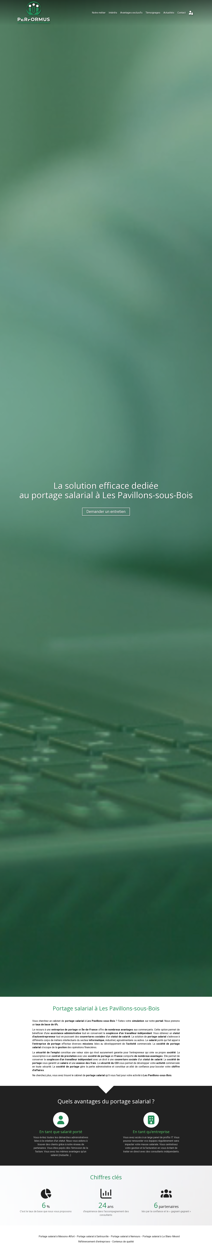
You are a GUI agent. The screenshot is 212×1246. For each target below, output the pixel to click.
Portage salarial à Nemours (125, 1236)
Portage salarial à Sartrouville (93, 1236)
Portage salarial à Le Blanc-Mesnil (161, 1236)
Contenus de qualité (123, 1241)
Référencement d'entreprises (94, 1241)
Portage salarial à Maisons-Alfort (57, 1236)
